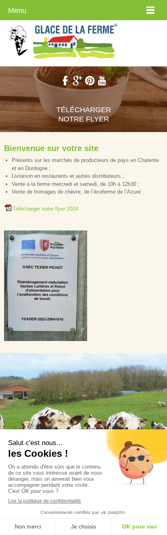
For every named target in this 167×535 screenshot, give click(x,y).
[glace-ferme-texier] (65, 41)
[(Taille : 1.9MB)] (8, 209)
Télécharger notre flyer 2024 (45, 209)
